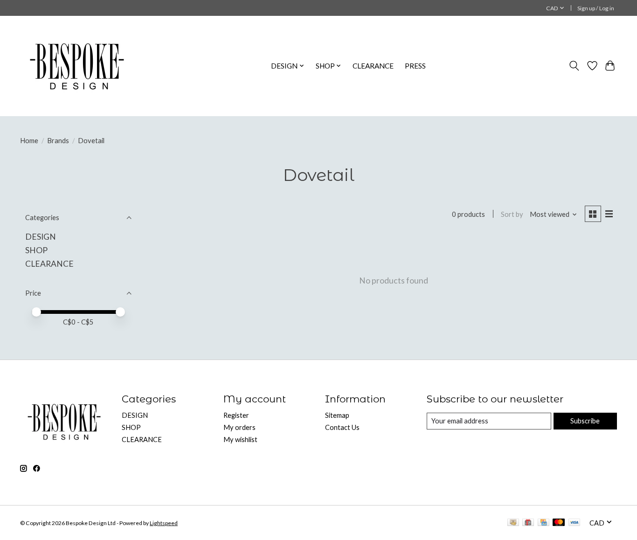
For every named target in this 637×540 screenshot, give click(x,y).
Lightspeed (164, 522)
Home (29, 141)
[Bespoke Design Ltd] (77, 65)
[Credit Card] (543, 523)
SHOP (36, 250)
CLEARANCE (373, 66)
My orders (239, 427)
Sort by (512, 214)
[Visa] (574, 523)
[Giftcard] (528, 523)
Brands (58, 141)
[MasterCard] (559, 523)
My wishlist (240, 439)
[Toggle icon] (574, 65)
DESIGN (40, 237)
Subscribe (585, 421)
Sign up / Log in (595, 8)
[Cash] (513, 523)
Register (236, 415)
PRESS (415, 66)
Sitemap (337, 415)
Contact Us (342, 427)
